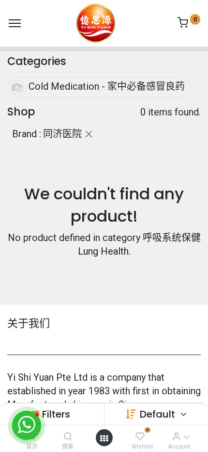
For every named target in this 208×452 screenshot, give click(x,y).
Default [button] (159, 414)
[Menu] (15, 23)
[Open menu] (104, 438)
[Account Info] (176, 436)
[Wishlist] (140, 436)
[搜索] (68, 436)
